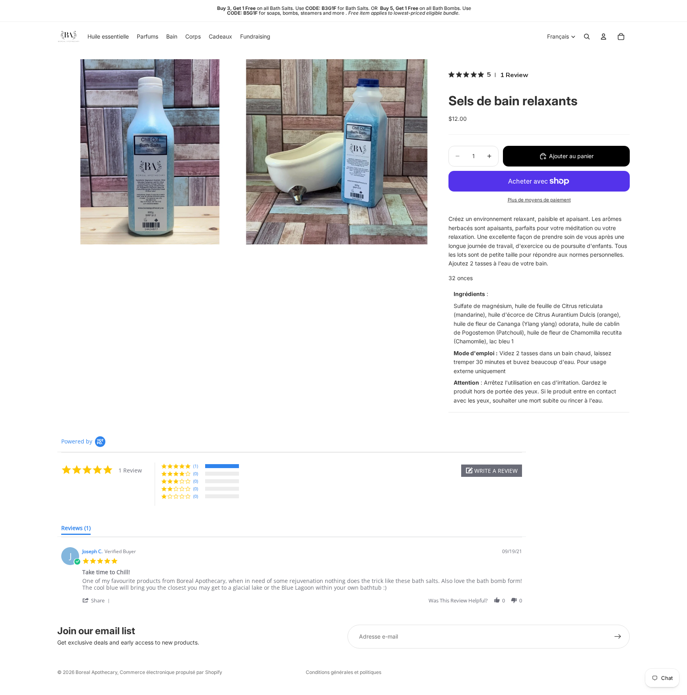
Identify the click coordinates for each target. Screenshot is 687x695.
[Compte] (603, 36)
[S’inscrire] (617, 636)
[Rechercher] (587, 36)
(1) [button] (195, 466)
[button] (491, 471)
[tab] (76, 530)
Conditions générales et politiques (343, 672)
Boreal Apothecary (96, 672)
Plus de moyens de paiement (539, 200)
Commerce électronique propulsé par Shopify (171, 672)
